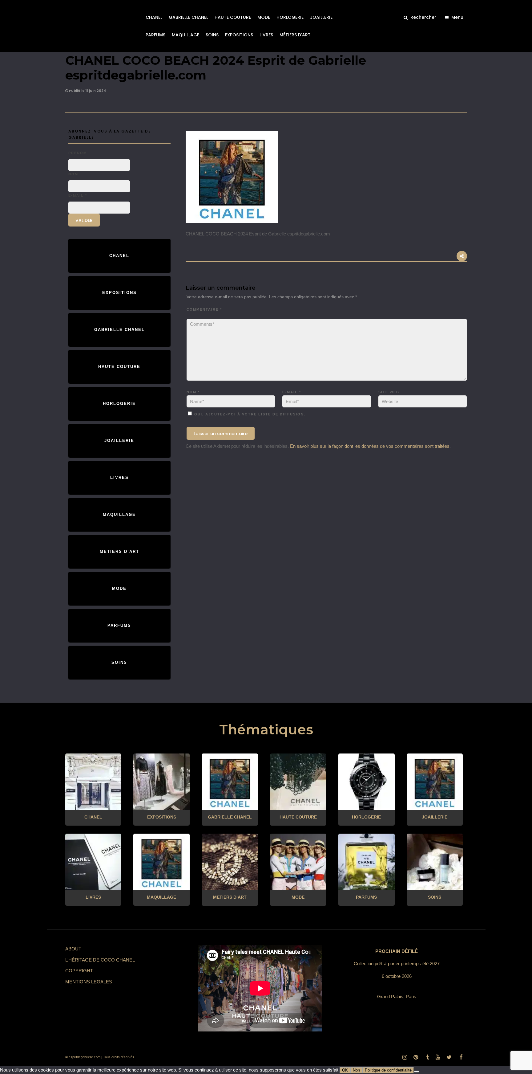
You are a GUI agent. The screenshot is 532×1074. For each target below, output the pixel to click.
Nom (193, 392)
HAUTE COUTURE (233, 17)
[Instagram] (404, 1057)
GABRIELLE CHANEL (188, 17)
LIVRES (266, 35)
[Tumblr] (426, 1057)
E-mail (291, 392)
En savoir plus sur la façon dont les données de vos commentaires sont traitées (369, 446)
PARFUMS (155, 35)
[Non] (416, 1071)
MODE (263, 17)
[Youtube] (437, 1057)
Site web (388, 392)
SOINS (212, 35)
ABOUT (73, 948)
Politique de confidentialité (388, 1070)
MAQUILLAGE (185, 35)
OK (345, 1070)
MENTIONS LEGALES (88, 981)
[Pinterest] (415, 1057)
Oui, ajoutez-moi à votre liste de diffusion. (249, 414)
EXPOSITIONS (239, 35)
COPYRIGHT (79, 970)
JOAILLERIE (321, 17)
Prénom (77, 153)
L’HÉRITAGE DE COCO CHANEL (100, 959)
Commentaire (204, 309)
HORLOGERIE (290, 17)
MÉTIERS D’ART (295, 35)
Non (356, 1070)
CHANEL (154, 17)
